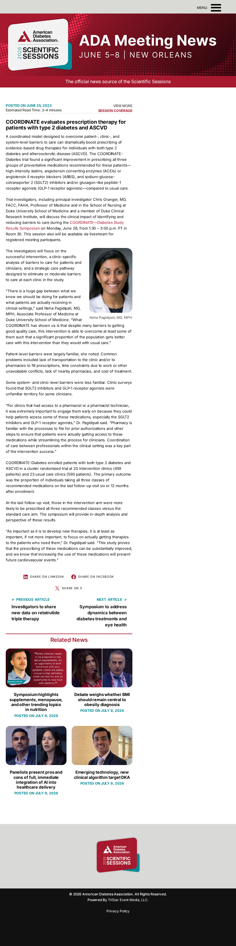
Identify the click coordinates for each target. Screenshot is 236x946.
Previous (24, 599)
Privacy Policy (118, 911)
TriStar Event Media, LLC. (128, 900)
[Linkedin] (122, 881)
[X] (132, 881)
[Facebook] (102, 881)
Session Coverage (115, 110)
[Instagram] (112, 881)
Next (101, 599)
